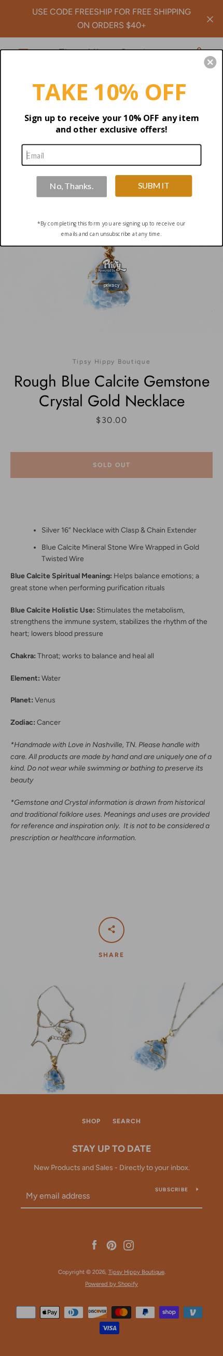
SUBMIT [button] (154, 185)
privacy (112, 285)
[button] (210, 62)
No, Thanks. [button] (71, 186)
